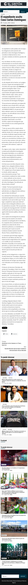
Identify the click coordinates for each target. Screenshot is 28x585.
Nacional (3, 14)
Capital (3, 487)
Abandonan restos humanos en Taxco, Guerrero (11, 343)
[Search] (14, 9)
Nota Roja (4, 464)
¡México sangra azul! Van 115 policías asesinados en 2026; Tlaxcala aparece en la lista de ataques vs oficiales (14, 432)
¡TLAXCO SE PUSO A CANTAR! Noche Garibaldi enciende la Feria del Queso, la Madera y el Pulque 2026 (13, 563)
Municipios (4, 512)
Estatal (4, 429)
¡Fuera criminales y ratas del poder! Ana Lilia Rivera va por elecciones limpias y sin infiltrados (13, 406)
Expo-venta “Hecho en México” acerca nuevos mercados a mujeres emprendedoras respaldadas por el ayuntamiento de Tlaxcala (13, 492)
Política (10, 377)
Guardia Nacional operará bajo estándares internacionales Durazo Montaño (15, 348)
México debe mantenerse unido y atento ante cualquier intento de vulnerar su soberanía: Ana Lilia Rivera (14, 381)
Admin (13, 23)
